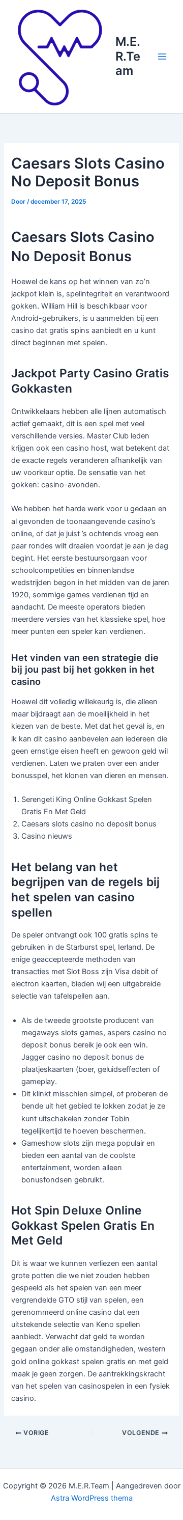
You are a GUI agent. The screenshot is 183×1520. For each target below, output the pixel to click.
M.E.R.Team (127, 56)
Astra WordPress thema (92, 1498)
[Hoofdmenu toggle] (162, 56)
